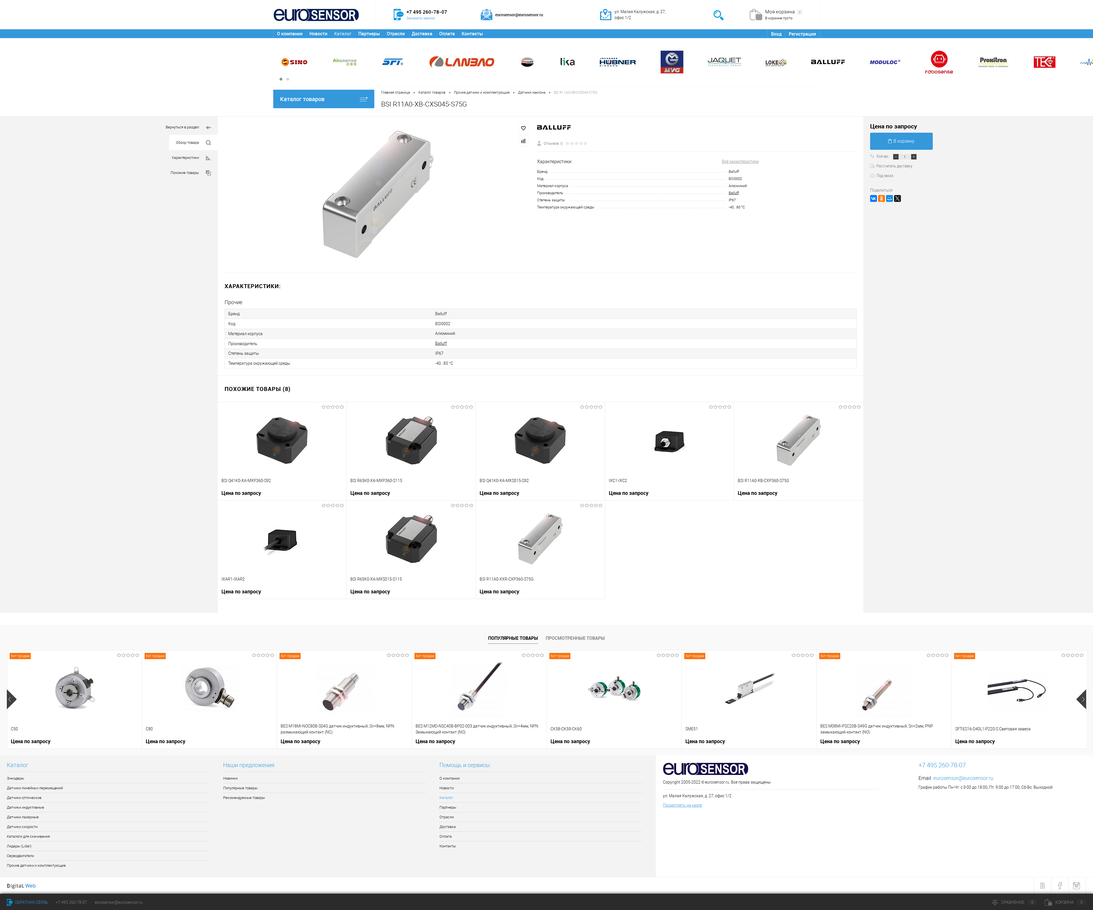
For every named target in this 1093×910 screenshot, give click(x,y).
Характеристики (185, 157)
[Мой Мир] (889, 198)
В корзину (904, 141)
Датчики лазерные (23, 817)
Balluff (734, 193)
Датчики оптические (24, 798)
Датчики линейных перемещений (35, 788)
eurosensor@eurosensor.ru (963, 778)
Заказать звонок (420, 18)
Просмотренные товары (575, 638)
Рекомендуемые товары (244, 798)
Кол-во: (883, 156)
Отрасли (396, 33)
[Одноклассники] (881, 198)
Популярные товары (513, 638)
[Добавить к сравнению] (523, 141)
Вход (776, 34)
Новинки (230, 778)
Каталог (343, 33)
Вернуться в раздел (182, 127)
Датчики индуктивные (25, 807)
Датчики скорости (22, 827)
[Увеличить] (377, 194)
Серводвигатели (20, 856)
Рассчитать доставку (894, 166)
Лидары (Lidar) (19, 846)
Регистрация (802, 34)
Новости (318, 33)
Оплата (447, 33)
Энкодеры (15, 778)
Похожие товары (184, 173)
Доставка (422, 33)
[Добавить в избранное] (523, 128)
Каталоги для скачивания (28, 836)
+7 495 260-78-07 (71, 902)
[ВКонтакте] (873, 198)
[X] (897, 198)
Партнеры (369, 33)
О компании (290, 33)
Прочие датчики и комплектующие (36, 865)
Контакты (472, 33)
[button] (281, 79)
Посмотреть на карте (682, 805)
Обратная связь (31, 902)
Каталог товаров (302, 99)
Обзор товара (187, 142)
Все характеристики (740, 161)
